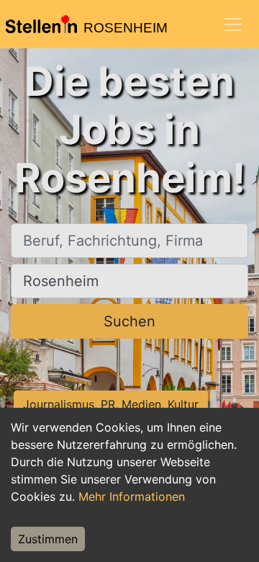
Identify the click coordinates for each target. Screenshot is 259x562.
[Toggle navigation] (233, 24)
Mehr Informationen (131, 496)
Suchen (129, 321)
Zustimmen (48, 539)
